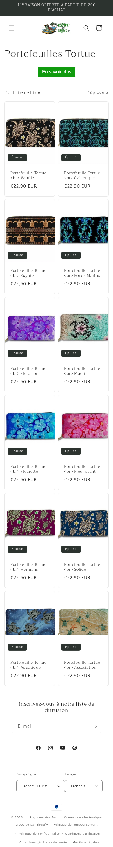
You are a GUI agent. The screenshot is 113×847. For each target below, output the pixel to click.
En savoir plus (56, 71)
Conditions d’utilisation (82, 833)
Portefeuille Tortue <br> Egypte (28, 274)
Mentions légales (85, 842)
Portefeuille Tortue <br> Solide (82, 567)
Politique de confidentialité (39, 833)
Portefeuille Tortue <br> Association (82, 665)
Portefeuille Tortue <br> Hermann (28, 567)
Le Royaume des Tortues (44, 817)
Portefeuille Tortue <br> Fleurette (28, 469)
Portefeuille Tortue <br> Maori (82, 372)
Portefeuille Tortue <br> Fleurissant (82, 469)
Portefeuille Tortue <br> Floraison (28, 372)
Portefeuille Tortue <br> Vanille (28, 176)
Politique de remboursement (75, 824)
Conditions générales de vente (43, 842)
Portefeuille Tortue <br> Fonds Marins (82, 274)
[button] (11, 28)
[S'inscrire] (94, 726)
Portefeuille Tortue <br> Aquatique (28, 665)
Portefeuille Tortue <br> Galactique (82, 176)
